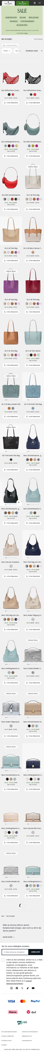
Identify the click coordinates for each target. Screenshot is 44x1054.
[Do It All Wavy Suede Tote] (11, 386)
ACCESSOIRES (22, 25)
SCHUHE (23, 17)
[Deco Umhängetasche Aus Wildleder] (11, 651)
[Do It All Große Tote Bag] (11, 438)
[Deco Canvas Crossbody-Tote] (11, 544)
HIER (26, 33)
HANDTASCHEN (11, 17)
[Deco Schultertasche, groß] (11, 491)
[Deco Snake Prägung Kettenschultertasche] (11, 704)
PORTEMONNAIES (27, 21)
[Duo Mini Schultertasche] (11, 177)
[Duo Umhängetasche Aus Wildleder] (11, 124)
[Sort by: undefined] (40, 50)
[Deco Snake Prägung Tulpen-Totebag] (11, 1022)
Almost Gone (33, 167)
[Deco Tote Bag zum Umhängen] (11, 597)
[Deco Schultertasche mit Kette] (11, 757)
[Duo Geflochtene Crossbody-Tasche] (11, 73)
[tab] (8, 3)
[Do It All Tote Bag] (11, 230)
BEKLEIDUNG (34, 17)
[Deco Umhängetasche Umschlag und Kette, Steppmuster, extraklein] (11, 810)
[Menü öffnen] (39, 3)
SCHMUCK (14, 21)
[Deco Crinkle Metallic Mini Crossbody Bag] (11, 864)
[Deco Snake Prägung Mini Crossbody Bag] (11, 917)
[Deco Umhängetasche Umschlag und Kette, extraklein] (11, 968)
